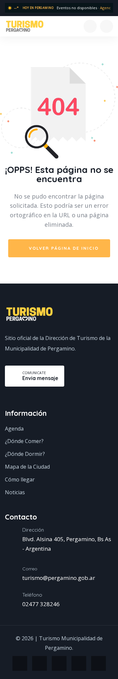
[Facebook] (39, 663)
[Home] (25, 26)
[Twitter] (59, 663)
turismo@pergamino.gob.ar (58, 578)
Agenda (106, 7)
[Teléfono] (8, 601)
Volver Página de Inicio (63, 248)
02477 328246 (41, 604)
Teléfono (32, 595)
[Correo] (8, 575)
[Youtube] (78, 663)
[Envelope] (98, 663)
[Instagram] (19, 663)
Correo (29, 569)
